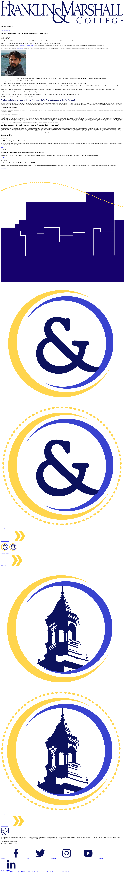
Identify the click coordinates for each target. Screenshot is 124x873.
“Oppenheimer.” (20, 48)
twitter (28, 858)
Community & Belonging (46, 871)
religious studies (18, 40)
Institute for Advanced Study (26, 45)
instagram (53, 858)
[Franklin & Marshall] (62, 23)
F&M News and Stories (26, 871)
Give (6, 871)
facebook (3, 858)
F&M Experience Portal (70, 871)
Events (57, 871)
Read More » (4, 147)
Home (2, 30)
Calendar (3, 871)
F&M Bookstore (14, 871)
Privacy (53, 871)
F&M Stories (7, 30)
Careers (8, 871)
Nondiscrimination (36, 871)
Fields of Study (62, 871)
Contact (19, 871)
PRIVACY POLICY (5, 870)
